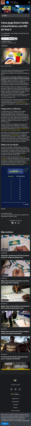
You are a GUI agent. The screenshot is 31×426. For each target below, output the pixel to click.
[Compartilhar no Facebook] (12, 223)
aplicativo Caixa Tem (21, 102)
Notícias (15, 407)
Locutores (15, 404)
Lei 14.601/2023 (14, 135)
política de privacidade (23, 420)
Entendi (5, 423)
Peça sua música (15, 410)
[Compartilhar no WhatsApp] (18, 223)
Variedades (4, 45)
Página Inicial (15, 398)
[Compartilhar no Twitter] (15, 223)
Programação (15, 401)
